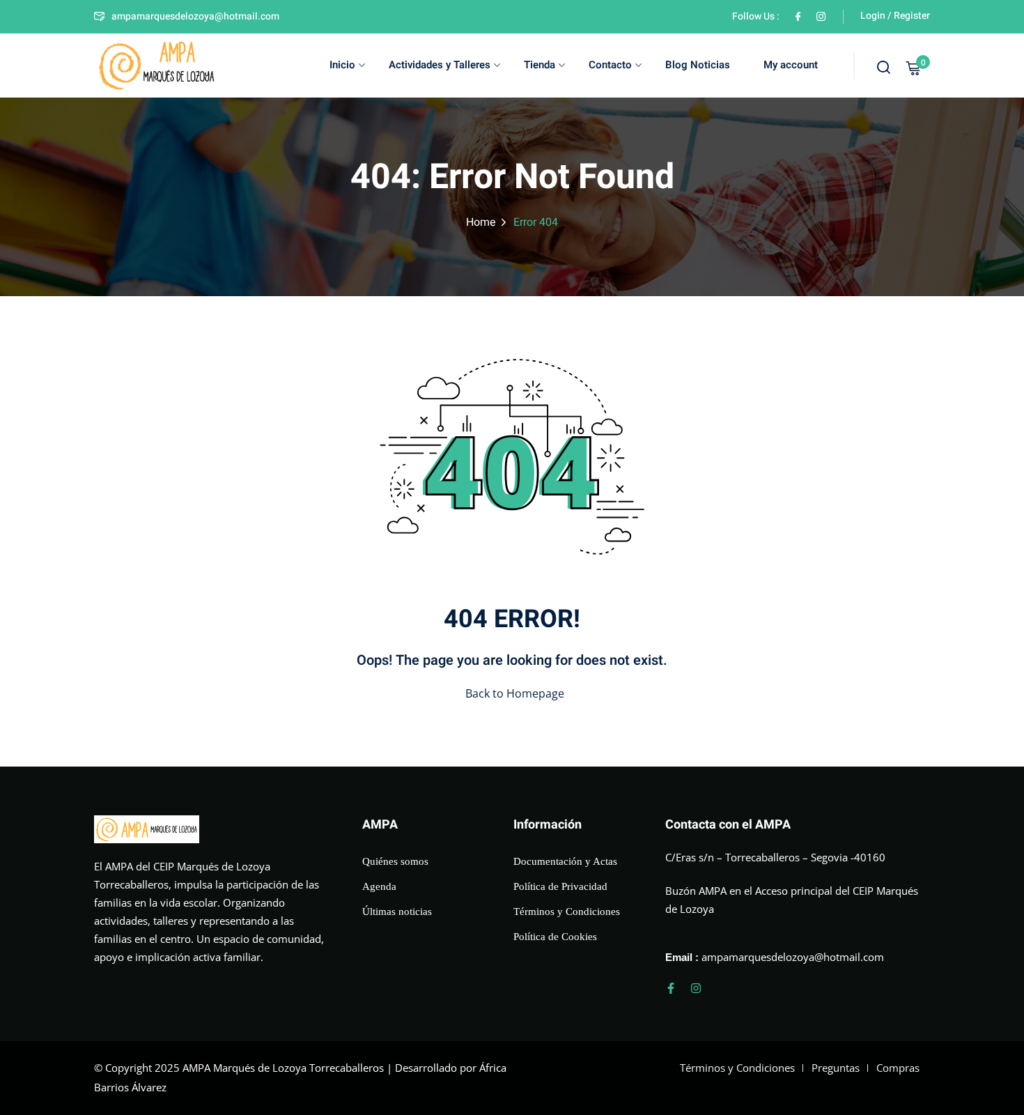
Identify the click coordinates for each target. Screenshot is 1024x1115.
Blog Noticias (697, 64)
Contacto (610, 64)
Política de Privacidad (560, 886)
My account (790, 64)
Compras (898, 1068)
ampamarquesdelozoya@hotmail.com (195, 16)
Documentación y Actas (565, 861)
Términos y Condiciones (566, 911)
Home (481, 222)
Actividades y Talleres (439, 64)
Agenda (379, 886)
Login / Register (895, 15)
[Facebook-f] (670, 988)
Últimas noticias (397, 911)
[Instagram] (695, 988)
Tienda (539, 64)
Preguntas (836, 1068)
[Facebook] (797, 16)
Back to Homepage (514, 693)
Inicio (342, 64)
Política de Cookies (555, 936)
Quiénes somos (395, 861)
